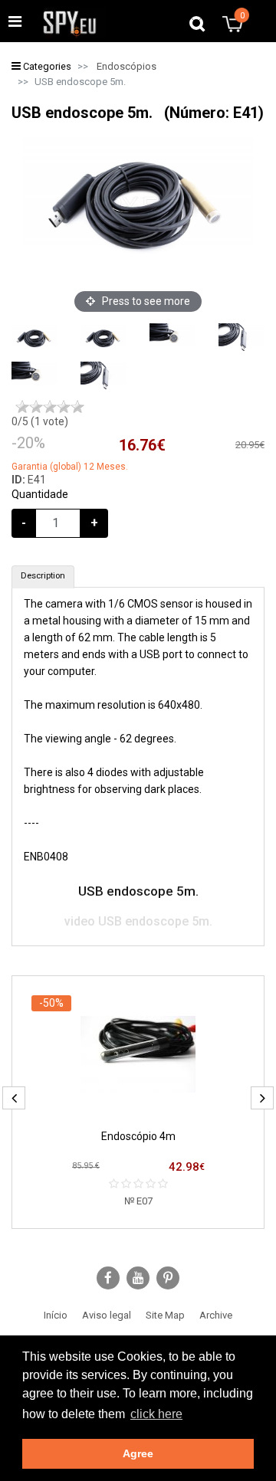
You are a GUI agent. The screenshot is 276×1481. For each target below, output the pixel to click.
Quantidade (40, 494)
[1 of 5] (22, 407)
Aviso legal (106, 1315)
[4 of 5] (64, 407)
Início (55, 1315)
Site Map (165, 1315)
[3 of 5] (50, 407)
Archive (215, 1315)
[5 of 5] (77, 407)
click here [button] (156, 1413)
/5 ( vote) (40, 421)
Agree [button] (138, 1453)
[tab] (43, 576)
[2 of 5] (36, 407)
